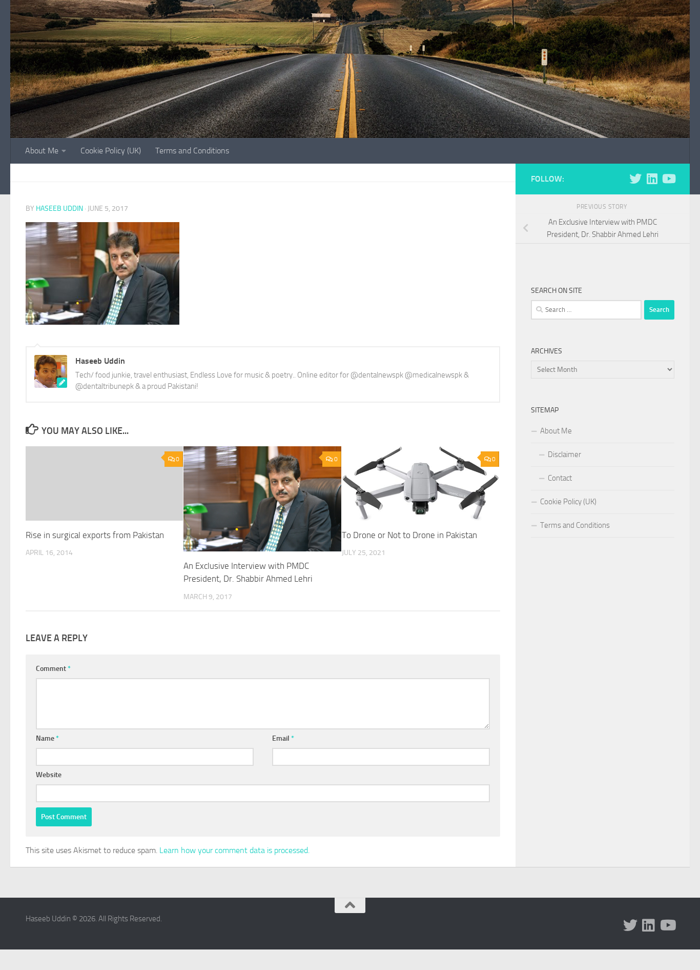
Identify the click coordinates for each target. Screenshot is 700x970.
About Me (41, 150)
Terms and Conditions (192, 150)
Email (283, 738)
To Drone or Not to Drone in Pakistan (409, 535)
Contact (560, 478)
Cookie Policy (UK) (110, 150)
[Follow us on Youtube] (668, 178)
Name (47, 738)
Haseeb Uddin (59, 208)
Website (48, 774)
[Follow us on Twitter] (635, 178)
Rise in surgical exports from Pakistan (95, 535)
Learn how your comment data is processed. (234, 850)
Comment (53, 668)
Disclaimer (564, 454)
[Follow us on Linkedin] (652, 178)
